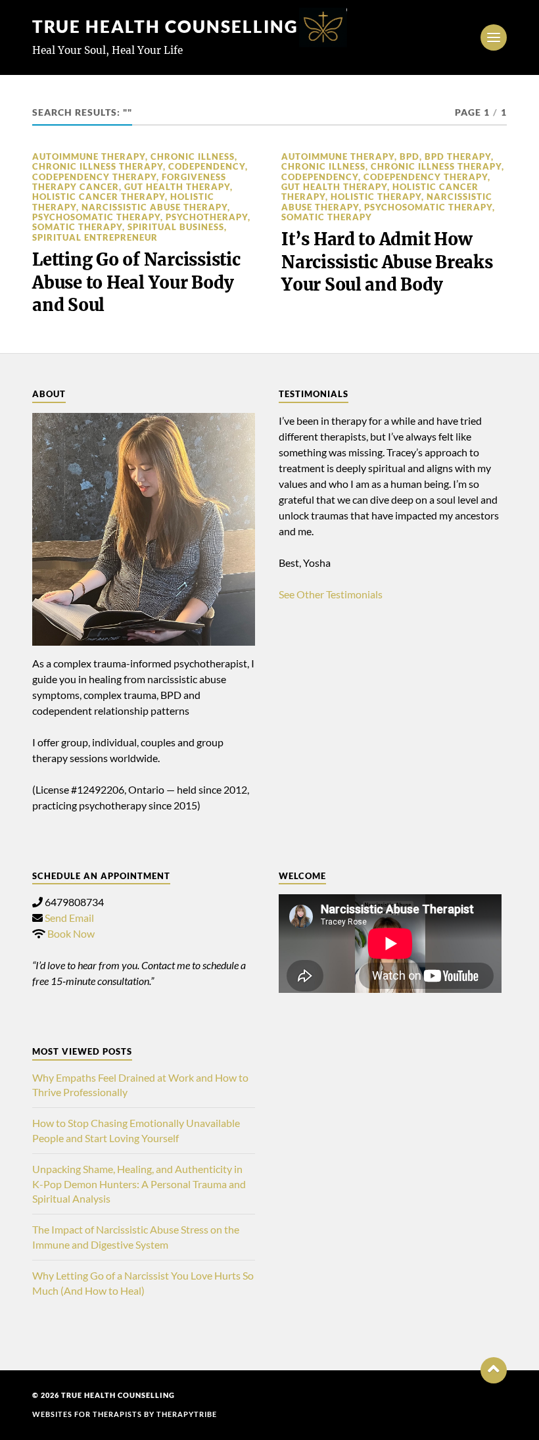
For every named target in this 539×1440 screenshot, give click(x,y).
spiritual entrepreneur (95, 237)
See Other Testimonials (331, 594)
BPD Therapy (458, 156)
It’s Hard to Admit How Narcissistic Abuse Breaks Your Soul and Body (387, 262)
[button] (493, 1370)
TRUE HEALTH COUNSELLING (165, 26)
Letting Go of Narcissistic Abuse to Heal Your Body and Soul (136, 282)
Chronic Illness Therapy (97, 166)
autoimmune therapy (88, 156)
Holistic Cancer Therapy (98, 196)
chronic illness (193, 156)
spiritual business (176, 227)
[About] (143, 529)
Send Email (69, 917)
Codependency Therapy (94, 177)
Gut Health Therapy (177, 186)
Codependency (206, 166)
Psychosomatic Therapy (96, 217)
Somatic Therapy (77, 227)
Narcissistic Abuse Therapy (154, 207)
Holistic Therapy (376, 196)
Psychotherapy (207, 217)
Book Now (71, 933)
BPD (409, 156)
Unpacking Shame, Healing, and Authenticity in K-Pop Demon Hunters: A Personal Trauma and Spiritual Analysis (139, 1184)
